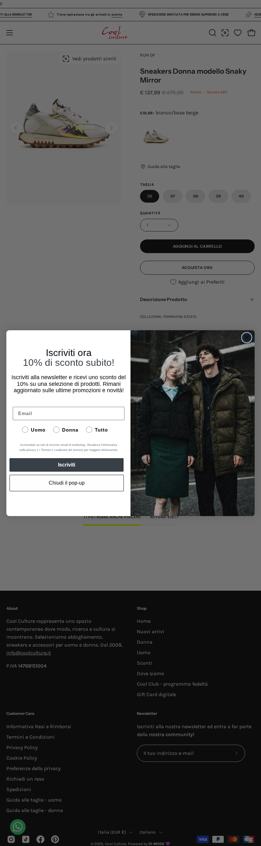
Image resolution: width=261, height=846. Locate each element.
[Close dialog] (246, 337)
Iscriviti (66, 464)
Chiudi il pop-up (67, 483)
